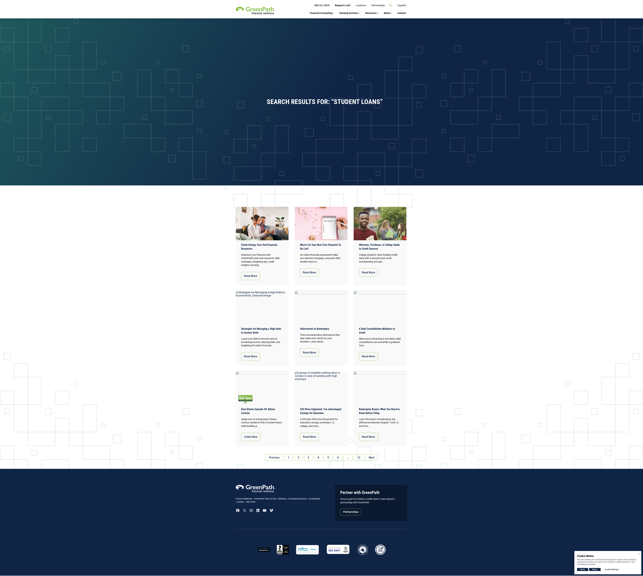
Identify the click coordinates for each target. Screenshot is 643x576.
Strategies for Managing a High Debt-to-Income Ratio (261, 330)
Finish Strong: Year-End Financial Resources (259, 246)
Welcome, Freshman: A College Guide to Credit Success (379, 246)
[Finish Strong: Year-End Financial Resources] (262, 224)
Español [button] (402, 5)
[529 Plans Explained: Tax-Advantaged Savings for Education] (321, 388)
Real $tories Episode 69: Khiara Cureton (258, 411)
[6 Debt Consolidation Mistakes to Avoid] (380, 308)
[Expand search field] (391, 5)
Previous (274, 457)
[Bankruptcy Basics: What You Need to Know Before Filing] (380, 388)
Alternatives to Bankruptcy (314, 328)
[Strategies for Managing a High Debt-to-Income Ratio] (262, 308)
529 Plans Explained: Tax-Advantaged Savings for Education (320, 411)
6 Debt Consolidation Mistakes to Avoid (377, 330)
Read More (250, 276)
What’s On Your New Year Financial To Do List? (320, 246)
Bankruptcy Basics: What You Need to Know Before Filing (379, 411)
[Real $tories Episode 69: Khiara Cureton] (262, 388)
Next (371, 457)
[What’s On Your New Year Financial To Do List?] (321, 224)
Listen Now (250, 436)
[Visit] (338, 549)
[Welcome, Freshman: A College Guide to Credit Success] (380, 224)
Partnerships (351, 511)
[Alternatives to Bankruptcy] (321, 308)
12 (358, 457)
